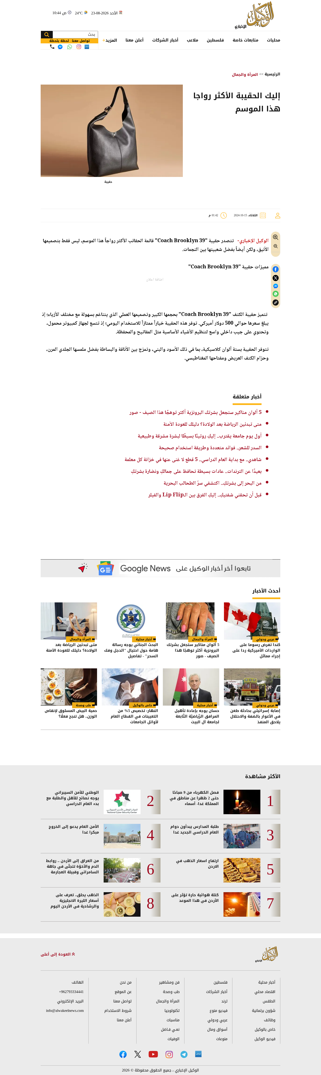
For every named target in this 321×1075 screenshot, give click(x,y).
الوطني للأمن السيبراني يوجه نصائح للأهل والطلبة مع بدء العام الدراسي (72, 798)
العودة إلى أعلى (56, 954)
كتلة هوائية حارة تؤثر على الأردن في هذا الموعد (195, 897)
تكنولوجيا (172, 1010)
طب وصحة (83, 705)
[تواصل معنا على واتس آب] (69, 47)
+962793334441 (71, 991)
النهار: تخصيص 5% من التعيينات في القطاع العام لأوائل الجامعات (134, 716)
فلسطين (215, 40)
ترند (224, 1001)
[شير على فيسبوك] (276, 269)
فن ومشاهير (169, 982)
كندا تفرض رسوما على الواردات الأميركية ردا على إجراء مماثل (256, 650)
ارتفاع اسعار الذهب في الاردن (197, 863)
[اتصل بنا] (52, 47)
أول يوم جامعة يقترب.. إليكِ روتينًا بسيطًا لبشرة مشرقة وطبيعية (200, 436)
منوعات (221, 1038)
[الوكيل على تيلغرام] (184, 1054)
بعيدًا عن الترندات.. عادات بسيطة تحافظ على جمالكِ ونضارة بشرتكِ (196, 471)
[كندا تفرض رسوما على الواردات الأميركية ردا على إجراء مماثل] (252, 621)
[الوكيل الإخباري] (255, 15)
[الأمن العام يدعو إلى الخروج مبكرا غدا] (122, 836)
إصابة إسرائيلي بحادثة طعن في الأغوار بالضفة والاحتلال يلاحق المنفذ (255, 716)
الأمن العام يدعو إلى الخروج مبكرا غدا (74, 829)
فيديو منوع (218, 1010)
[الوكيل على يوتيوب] (153, 1054)
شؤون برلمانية (263, 1010)
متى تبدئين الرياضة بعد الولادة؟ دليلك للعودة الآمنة (212, 424)
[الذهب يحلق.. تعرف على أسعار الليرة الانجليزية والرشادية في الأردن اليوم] (122, 904)
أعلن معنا (134, 40)
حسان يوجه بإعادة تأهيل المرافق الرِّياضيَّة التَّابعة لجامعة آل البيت (197, 716)
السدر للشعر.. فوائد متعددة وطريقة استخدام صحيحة (210, 448)
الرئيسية (272, 74)
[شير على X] (276, 278)
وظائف (269, 1020)
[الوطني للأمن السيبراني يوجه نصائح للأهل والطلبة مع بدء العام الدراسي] (122, 802)
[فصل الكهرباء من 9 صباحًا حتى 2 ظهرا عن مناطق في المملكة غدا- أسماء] (241, 802)
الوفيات (174, 1038)
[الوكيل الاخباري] (266, 954)
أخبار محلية (144, 639)
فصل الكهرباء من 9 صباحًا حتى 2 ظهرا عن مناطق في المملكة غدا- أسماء (194, 798)
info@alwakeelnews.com (65, 1010)
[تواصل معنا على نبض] (87, 47)
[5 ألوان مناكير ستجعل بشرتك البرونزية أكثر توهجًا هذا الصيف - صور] (191, 621)
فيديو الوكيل (264, 1038)
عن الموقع (123, 991)
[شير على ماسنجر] (275, 286)
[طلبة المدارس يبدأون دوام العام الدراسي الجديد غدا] (241, 836)
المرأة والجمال (245, 74)
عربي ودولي (265, 639)
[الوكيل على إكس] (137, 1054)
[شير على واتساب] (276, 294)
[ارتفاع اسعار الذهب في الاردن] (241, 870)
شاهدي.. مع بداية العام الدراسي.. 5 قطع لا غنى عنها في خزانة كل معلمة (193, 459)
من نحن (126, 982)
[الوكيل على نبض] (198, 1054)
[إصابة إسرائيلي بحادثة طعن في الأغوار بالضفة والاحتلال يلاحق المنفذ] (252, 687)
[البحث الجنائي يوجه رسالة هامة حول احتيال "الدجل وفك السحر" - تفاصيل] (130, 621)
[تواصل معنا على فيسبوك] (60, 47)
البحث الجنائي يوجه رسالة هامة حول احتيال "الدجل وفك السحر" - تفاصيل (131, 650)
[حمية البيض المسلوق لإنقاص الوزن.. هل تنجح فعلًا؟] (69, 687)
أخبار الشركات (165, 40)
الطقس (269, 1001)
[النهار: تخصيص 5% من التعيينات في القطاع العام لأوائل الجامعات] (130, 687)
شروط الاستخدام (118, 1010)
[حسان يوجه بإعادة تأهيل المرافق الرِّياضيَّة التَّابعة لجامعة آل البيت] (191, 687)
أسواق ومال (217, 1029)
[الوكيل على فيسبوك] (123, 1054)
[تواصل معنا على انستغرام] (79, 47)
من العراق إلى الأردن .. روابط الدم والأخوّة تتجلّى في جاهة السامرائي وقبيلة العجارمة (72, 866)
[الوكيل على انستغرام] (169, 1054)
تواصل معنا (122, 1001)
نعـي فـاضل (170, 1029)
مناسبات (173, 1020)
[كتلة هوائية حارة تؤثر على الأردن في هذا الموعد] (241, 904)
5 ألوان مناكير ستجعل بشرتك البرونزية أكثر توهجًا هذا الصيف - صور (195, 412)
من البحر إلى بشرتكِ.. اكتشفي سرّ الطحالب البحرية (213, 483)
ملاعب (192, 40)
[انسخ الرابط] (276, 302)
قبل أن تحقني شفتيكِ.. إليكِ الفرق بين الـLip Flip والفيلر (205, 495)
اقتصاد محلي (264, 991)
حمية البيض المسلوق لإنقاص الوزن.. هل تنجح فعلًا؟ (71, 714)
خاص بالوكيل (142, 705)
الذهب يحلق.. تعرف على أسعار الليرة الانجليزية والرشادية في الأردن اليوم (75, 900)
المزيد (111, 40)
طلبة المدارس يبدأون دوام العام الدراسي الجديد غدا (194, 829)
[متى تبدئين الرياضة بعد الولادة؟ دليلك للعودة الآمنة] (69, 621)
